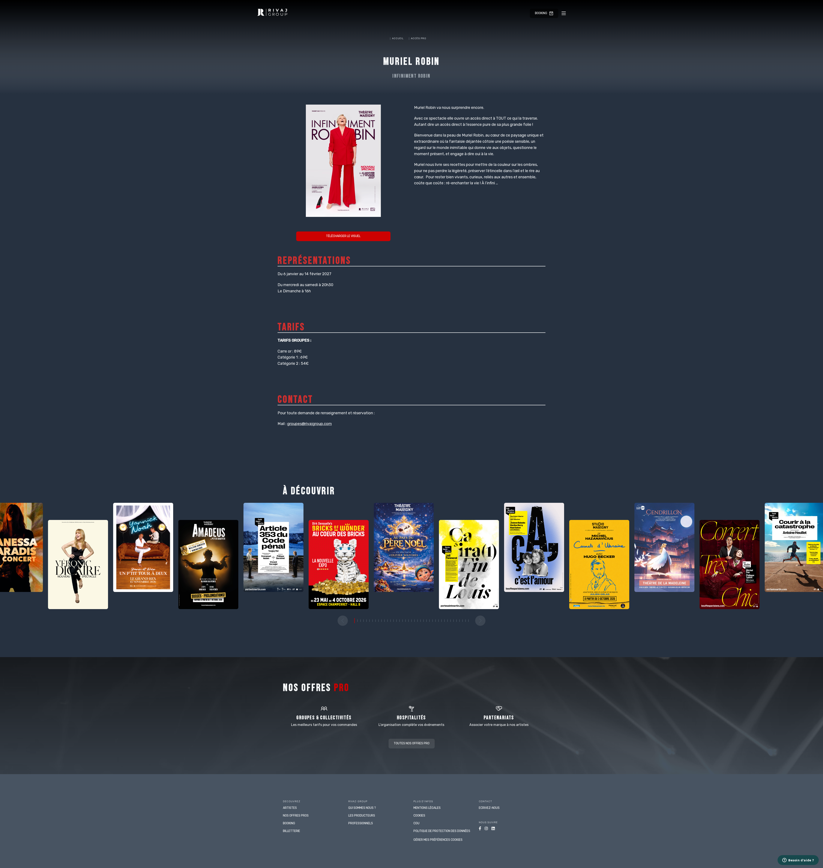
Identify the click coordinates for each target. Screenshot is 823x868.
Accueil (398, 38)
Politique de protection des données (441, 831)
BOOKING (289, 823)
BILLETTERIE (291, 831)
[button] (343, 621)
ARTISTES (290, 808)
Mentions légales (427, 808)
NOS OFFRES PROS (296, 815)
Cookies (419, 815)
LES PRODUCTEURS (361, 815)
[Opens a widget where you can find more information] (798, 860)
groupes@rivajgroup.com (309, 423)
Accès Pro (419, 38)
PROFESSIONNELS (360, 823)
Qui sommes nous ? (362, 808)
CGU (416, 823)
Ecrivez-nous (489, 808)
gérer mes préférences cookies (438, 840)
